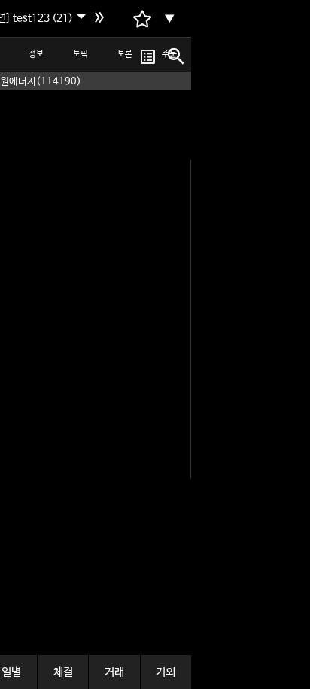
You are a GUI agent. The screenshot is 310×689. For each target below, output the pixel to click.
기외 (165, 672)
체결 (63, 672)
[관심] (147, 56)
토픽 (80, 54)
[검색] (174, 56)
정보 (36, 54)
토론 (124, 54)
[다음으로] (101, 19)
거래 (114, 672)
